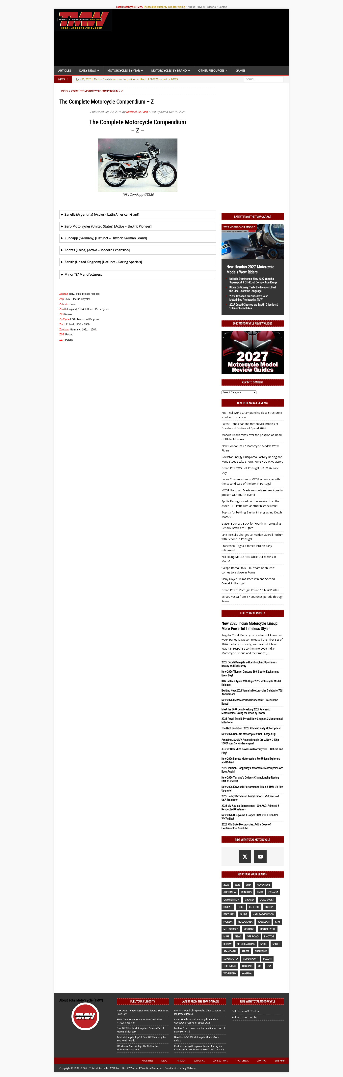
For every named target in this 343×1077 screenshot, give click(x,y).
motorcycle (268, 929)
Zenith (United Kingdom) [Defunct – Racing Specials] (103, 262)
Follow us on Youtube (244, 1017)
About (191, 7)
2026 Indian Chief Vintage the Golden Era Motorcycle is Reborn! (137, 1048)
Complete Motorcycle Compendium (94, 91)
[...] (268, 653)
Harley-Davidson (263, 914)
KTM (277, 921)
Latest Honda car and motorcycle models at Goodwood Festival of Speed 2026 (196, 1021)
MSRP (226, 936)
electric (254, 907)
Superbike (261, 951)
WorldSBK (230, 973)
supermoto (231, 958)
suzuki (267, 958)
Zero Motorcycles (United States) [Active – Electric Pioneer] (108, 226)
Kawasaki (264, 921)
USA (269, 966)
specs (263, 944)
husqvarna (245, 921)
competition (231, 899)
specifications (246, 944)
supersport (250, 958)
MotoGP (249, 929)
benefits (246, 892)
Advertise (147, 1060)
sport (276, 944)
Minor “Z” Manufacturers (83, 274)
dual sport (267, 899)
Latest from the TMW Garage (252, 216)
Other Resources (211, 70)
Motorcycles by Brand (169, 70)
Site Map (280, 1060)
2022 (226, 884)
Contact (223, 7)
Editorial (211, 7)
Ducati (228, 907)
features (229, 914)
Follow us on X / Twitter (245, 1011)
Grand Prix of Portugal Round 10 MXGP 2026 (250, 590)
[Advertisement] (201, 38)
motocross (231, 929)
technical (230, 966)
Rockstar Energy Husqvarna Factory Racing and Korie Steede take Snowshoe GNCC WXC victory (199, 1048)
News (238, 936)
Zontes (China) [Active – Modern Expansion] (97, 250)
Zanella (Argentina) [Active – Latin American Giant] (102, 214)
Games (240, 70)
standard (230, 951)
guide (243, 914)
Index (64, 91)
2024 (248, 884)
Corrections (220, 1060)
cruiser (249, 899)
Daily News (87, 70)
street (245, 951)
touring (247, 966)
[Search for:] (264, 79)
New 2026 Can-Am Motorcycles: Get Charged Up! (249, 734)
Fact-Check (242, 1060)
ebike (241, 907)
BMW (260, 892)
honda (228, 921)
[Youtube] (260, 856)
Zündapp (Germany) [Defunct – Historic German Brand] (106, 238)
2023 (237, 884)
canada (273, 892)
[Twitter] (245, 856)
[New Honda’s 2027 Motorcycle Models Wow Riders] (253, 257)
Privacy (201, 7)
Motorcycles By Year (123, 70)
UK (259, 966)
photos (269, 936)
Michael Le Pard (137, 112)
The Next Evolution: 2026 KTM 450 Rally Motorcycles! (251, 728)
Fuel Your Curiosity (252, 613)
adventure (263, 884)
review (227, 944)
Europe (269, 907)
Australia (230, 892)
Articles (64, 70)
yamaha (247, 973)
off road (253, 936)
